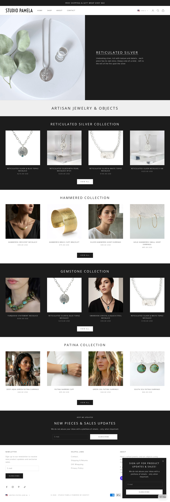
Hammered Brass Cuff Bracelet (64, 242)
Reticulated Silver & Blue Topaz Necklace (23, 170)
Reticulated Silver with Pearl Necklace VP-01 (64, 170)
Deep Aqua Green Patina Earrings (23, 389)
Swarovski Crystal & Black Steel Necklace (106, 317)
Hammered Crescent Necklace (22, 242)
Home (40, 10)
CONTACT (71, 10)
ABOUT (59, 10)
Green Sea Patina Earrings (106, 389)
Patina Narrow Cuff (64, 389)
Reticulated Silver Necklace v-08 (147, 169)
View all (85, 181)
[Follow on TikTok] (25, 487)
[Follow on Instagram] (13, 487)
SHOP (49, 10)
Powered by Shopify (80, 495)
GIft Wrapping (77, 464)
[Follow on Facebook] (7, 487)
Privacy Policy (77, 468)
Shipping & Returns (79, 460)
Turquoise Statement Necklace (23, 316)
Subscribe (144, 492)
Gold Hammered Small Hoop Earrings (147, 243)
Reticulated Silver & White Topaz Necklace (106, 170)
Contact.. (75, 457)
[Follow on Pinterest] (19, 487)
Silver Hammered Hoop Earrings (105, 242)
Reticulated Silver (117, 52)
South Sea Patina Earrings (147, 389)
